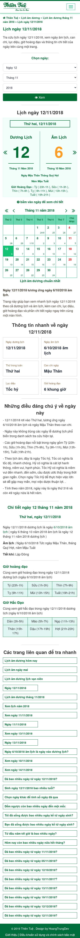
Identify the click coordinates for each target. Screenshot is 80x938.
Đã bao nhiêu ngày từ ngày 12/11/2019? (31, 915)
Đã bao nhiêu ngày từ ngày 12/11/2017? (31, 879)
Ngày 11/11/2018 (15, 724)
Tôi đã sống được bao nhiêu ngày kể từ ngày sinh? (39, 815)
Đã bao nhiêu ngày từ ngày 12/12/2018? (31, 906)
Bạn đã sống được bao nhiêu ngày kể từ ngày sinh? (39, 824)
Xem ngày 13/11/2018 (18, 733)
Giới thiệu (11, 935)
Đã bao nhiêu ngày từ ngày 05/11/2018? (31, 861)
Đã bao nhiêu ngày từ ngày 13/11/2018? (31, 888)
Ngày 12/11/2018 (15, 688)
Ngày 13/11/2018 (15, 742)
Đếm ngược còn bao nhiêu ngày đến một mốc (35, 806)
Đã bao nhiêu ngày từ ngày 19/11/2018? (31, 897)
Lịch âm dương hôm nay (21, 661)
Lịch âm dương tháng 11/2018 (24, 697)
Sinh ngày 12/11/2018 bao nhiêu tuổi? (30, 788)
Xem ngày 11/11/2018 (18, 715)
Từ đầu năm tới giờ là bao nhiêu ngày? (31, 833)
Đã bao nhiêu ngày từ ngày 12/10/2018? (31, 870)
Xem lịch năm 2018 (17, 706)
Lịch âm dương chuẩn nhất (40, 281)
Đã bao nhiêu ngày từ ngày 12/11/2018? (31, 779)
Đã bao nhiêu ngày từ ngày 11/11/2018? (31, 852)
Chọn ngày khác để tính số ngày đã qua (31, 797)
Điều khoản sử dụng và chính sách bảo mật (47, 935)
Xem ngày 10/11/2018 (18, 761)
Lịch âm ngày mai (16, 670)
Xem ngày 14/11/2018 (18, 770)
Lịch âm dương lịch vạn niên (24, 679)
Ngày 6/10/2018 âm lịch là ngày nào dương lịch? (37, 751)
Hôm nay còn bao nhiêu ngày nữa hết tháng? (35, 842)
